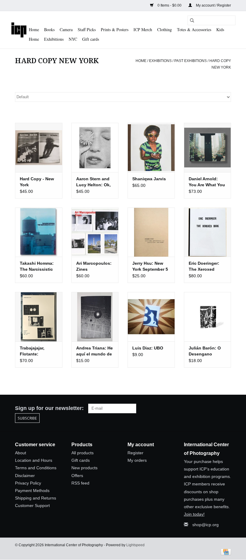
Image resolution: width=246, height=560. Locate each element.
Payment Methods (32, 490)
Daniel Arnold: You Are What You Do (207, 182)
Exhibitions (54, 39)
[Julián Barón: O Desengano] (207, 316)
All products (82, 452)
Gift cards (90, 39)
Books (49, 29)
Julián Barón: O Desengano (205, 351)
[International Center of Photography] (19, 30)
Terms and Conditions (35, 467)
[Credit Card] (225, 552)
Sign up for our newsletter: (49, 408)
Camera (66, 29)
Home (34, 29)
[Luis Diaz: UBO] (151, 316)
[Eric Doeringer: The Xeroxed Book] (207, 232)
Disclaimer (25, 475)
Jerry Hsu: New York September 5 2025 (150, 266)
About (20, 452)
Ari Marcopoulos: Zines (94, 266)
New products (84, 467)
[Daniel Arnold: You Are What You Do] (207, 147)
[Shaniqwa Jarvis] (151, 147)
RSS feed (80, 483)
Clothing (164, 29)
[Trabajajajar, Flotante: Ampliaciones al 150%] (38, 316)
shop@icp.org (205, 524)
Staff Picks (87, 29)
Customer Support (32, 505)
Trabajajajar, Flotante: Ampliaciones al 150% (36, 351)
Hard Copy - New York (37, 181)
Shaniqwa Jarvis (149, 178)
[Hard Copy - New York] (38, 147)
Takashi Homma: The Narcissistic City (37, 266)
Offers (77, 475)
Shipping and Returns (35, 498)
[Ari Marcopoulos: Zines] (95, 232)
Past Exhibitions (190, 61)
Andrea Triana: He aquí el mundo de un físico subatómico (94, 351)
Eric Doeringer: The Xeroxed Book (204, 266)
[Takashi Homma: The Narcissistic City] (38, 232)
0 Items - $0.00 (169, 5)
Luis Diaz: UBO (147, 348)
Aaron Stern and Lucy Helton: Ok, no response (93, 182)
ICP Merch (143, 29)
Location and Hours (33, 460)
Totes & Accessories (194, 29)
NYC (73, 39)
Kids (220, 29)
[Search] (192, 20)
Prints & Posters (114, 29)
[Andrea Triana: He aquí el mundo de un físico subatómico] (95, 316)
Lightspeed (135, 545)
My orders (137, 460)
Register (135, 452)
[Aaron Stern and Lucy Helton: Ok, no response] (95, 147)
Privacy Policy (28, 483)
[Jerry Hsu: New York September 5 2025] (151, 232)
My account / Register (213, 5)
